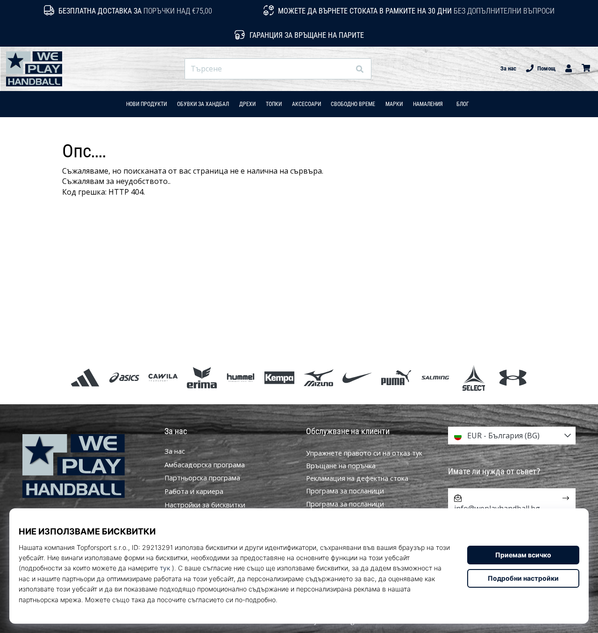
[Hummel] (240, 377)
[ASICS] (124, 377)
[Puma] (396, 377)
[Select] (474, 377)
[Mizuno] (318, 377)
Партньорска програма (202, 478)
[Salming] (435, 377)
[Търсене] (360, 69)
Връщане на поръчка (341, 465)
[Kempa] (279, 377)
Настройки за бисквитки (204, 505)
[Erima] (201, 377)
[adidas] (85, 377)
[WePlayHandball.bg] (86, 466)
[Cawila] (162, 377)
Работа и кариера (193, 491)
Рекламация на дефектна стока (357, 478)
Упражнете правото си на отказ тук (364, 453)
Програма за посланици (345, 490)
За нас (508, 68)
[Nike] (357, 377)
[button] (343, 69)
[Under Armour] (512, 377)
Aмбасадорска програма (204, 465)
